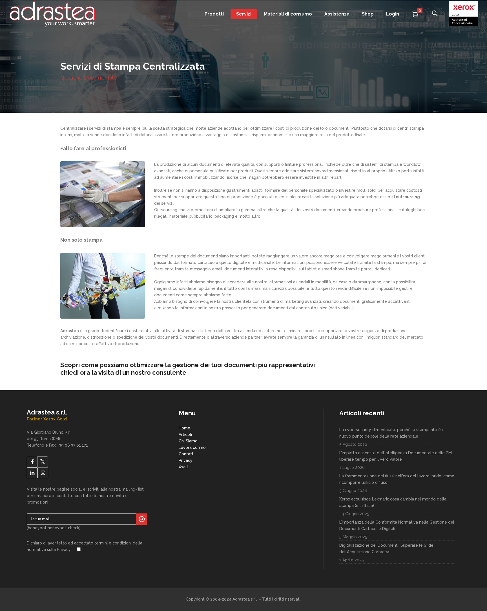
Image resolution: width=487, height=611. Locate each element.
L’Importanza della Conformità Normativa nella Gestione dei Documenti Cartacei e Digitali (396, 525)
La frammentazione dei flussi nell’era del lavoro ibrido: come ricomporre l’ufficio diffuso (396, 479)
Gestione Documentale (88, 78)
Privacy (185, 460)
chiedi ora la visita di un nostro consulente (123, 372)
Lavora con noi (193, 447)
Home (184, 428)
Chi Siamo (188, 441)
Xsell (183, 467)
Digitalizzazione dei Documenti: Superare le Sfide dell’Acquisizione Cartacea (386, 548)
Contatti (186, 454)
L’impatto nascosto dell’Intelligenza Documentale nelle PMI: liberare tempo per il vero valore (396, 456)
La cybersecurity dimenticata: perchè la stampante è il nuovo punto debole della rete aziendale (391, 432)
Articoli (185, 434)
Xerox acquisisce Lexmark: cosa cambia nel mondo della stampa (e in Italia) (392, 502)
